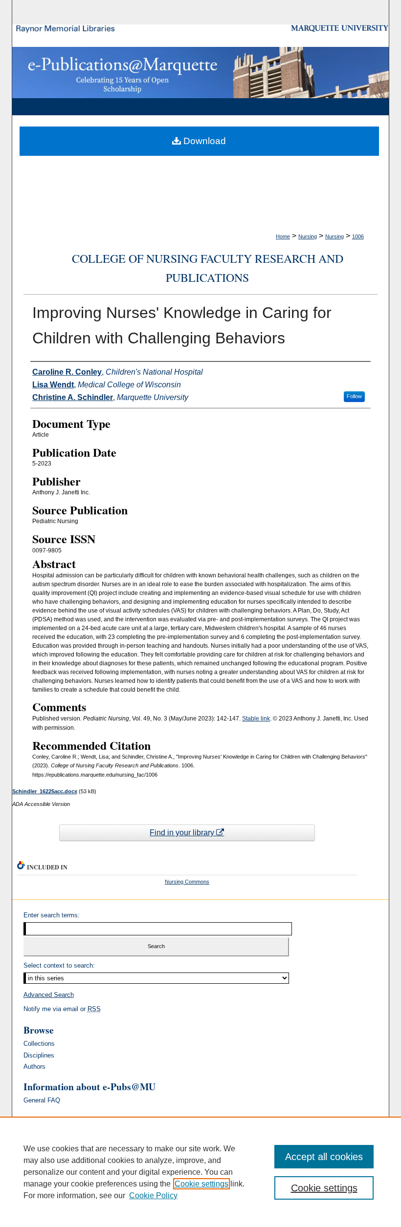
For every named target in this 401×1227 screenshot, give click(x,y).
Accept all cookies (324, 1156)
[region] (200, 1172)
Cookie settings (201, 1184)
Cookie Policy (153, 1195)
